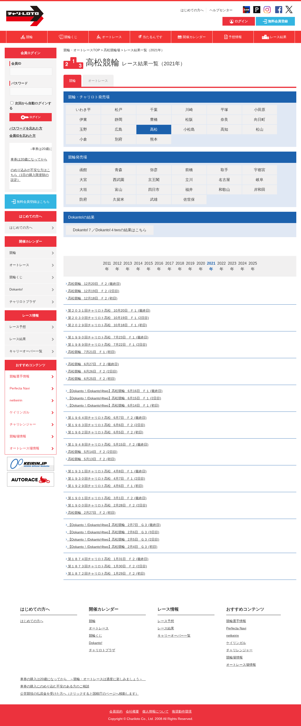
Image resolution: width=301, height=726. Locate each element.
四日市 (153, 190)
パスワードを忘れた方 (25, 128)
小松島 (189, 129)
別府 (118, 139)
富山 (118, 190)
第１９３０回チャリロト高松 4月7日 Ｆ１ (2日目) (106, 478)
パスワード (19, 83)
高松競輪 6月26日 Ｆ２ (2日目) (92, 371)
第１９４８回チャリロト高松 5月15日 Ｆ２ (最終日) (107, 444)
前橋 (189, 170)
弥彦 (154, 170)
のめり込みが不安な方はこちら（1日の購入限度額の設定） (30, 175)
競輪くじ (16, 277)
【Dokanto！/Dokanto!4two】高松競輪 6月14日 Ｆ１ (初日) (113, 405)
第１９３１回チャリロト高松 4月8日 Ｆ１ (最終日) (107, 471)
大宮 (83, 180)
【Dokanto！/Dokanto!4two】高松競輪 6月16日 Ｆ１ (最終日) (114, 391)
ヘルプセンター (221, 10)
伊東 (83, 120)
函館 (83, 170)
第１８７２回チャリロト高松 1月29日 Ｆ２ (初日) (106, 573)
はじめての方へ (192, 10)
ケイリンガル (19, 412)
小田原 (259, 110)
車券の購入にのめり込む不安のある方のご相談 (54, 686)
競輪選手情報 (19, 376)
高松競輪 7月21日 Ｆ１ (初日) (91, 352)
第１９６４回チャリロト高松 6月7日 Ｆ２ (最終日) (107, 418)
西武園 (118, 180)
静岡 (118, 120)
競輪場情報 (18, 436)
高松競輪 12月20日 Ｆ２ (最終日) (94, 284)
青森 (118, 170)
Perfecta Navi (20, 388)
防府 (83, 199)
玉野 (83, 129)
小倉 (83, 139)
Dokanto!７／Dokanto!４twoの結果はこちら (110, 230)
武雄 (154, 199)
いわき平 (83, 110)
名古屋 (224, 180)
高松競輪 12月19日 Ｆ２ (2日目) (93, 291)
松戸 (118, 110)
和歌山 (224, 190)
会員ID (16, 63)
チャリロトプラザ (22, 301)
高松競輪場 (112, 50)
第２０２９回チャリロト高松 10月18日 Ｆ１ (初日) (107, 325)
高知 (224, 129)
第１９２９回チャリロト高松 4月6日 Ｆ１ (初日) (105, 486)
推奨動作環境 (182, 711)
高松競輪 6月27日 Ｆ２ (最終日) (93, 364)
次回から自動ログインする (30, 105)
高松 (154, 129)
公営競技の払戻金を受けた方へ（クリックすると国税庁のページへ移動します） (79, 693)
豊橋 (154, 120)
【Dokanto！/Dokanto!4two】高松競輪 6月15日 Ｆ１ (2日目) (114, 398)
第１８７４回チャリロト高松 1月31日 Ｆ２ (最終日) (107, 559)
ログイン (35, 117)
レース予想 (17, 327)
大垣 (83, 190)
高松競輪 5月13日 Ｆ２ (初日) (91, 459)
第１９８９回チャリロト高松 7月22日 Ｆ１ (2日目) (107, 344)
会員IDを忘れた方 (22, 135)
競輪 (12, 253)
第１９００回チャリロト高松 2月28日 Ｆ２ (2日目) (107, 505)
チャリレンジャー (23, 424)
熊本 (154, 139)
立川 (189, 180)
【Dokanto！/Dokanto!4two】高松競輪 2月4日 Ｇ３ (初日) (112, 547)
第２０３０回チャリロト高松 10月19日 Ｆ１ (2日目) (108, 318)
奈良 (224, 120)
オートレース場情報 (24, 448)
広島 (118, 129)
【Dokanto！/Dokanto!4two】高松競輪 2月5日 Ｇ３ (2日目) (113, 539)
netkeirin (16, 400)
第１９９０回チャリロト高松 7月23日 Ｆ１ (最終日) (107, 337)
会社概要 (132, 711)
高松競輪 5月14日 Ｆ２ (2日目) (92, 452)
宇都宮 (259, 170)
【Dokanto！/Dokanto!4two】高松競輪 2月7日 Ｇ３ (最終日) (114, 525)
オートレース (19, 265)
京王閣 (153, 180)
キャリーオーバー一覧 (25, 351)
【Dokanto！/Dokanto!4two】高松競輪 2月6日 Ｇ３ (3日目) (113, 532)
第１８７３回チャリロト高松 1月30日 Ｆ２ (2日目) (107, 566)
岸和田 (259, 190)
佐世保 (189, 199)
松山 (259, 129)
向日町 (259, 120)
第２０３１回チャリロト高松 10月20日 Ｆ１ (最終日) (108, 310)
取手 (224, 170)
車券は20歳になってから (29, 159)
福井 (189, 190)
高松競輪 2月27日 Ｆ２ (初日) (91, 512)
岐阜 (259, 180)
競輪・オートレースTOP (81, 50)
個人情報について (155, 711)
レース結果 (17, 339)
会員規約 (116, 711)
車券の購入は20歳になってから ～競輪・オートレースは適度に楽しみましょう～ (83, 679)
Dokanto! (16, 289)
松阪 (189, 120)
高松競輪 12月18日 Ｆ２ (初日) (92, 298)
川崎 (189, 110)
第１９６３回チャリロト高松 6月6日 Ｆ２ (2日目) (106, 425)
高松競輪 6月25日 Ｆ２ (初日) (91, 379)
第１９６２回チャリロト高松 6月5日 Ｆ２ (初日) (105, 432)
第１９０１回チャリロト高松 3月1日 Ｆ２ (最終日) (107, 498)
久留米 (118, 199)
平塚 (224, 110)
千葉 (154, 110)
